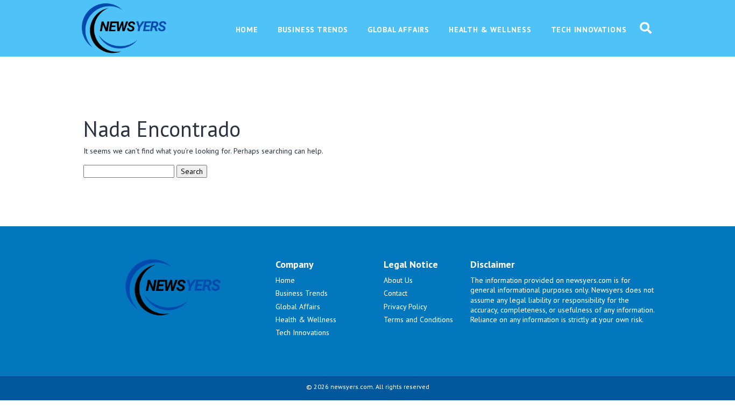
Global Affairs (297, 306)
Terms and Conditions (418, 319)
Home (285, 280)
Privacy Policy (405, 306)
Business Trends (301, 293)
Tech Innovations (302, 332)
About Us (398, 280)
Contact (395, 293)
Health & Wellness (305, 319)
